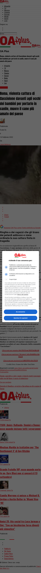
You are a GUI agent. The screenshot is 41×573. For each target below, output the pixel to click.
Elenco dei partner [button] (22, 294)
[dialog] (20, 286)
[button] (20, 279)
